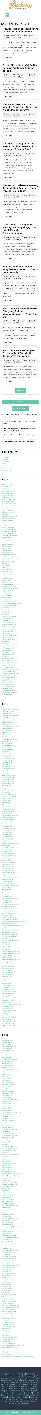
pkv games (4, 1391)
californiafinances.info (9, 627)
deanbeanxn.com (7, 737)
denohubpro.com (7, 858)
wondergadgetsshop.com (10, 1135)
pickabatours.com (7, 724)
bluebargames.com (8, 501)
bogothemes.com (7, 1106)
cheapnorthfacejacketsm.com (11, 1112)
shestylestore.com (8, 1023)
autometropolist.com (8, 1203)
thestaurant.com (7, 957)
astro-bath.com (7, 1157)
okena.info (5, 1144)
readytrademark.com (8, 1314)
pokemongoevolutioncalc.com (11, 1004)
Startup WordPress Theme (15, 1412)
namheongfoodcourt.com (10, 646)
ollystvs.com (6, 845)
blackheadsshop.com (9, 923)
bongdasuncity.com (8, 783)
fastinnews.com (7, 983)
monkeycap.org (7, 540)
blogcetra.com (6, 841)
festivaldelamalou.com (9, 504)
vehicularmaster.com (8, 1055)
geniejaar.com (6, 764)
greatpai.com (6, 1180)
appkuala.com (6, 597)
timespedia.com (7, 576)
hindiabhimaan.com (8, 684)
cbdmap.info (6, 735)
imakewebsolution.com (9, 745)
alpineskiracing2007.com (10, 661)
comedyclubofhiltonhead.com (11, 930)
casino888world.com (8, 945)
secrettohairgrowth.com (9, 605)
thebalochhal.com (7, 1053)
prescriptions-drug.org (9, 529)
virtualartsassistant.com (9, 932)
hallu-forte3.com (7, 650)
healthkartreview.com (8, 1246)
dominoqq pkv (6, 470)
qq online (5, 459)
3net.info (4, 1140)
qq (3, 468)
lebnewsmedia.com (8, 1125)
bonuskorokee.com (8, 968)
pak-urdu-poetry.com (8, 839)
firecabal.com (6, 1233)
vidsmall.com (6, 909)
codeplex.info (6, 1142)
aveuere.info (6, 792)
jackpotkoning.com (8, 989)
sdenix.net (5, 542)
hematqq (18, 1397)
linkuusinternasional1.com (10, 1129)
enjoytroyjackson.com (9, 1220)
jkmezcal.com (6, 949)
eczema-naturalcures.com (10, 1154)
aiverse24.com (6, 1333)
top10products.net (7, 722)
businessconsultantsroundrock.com (13, 1345)
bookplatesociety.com (9, 1123)
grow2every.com (7, 1241)
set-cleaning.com (7, 1322)
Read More (10, 57)
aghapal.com (6, 1159)
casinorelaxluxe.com (8, 972)
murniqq (11, 1397)
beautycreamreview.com (10, 1205)
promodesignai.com (8, 1324)
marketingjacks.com (8, 678)
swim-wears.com (7, 510)
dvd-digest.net (6, 637)
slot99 (33, 1401)
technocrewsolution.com (9, 531)
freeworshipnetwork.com (10, 1184)
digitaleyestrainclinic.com (10, 669)
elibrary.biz (5, 1152)
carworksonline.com (8, 518)
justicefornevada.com (9, 822)
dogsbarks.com (7, 1216)
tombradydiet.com (7, 1116)
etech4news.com (7, 1224)
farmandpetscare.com (9, 828)
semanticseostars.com (9, 807)
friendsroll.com (6, 1131)
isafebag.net (6, 550)
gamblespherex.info (8, 883)
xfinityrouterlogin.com (8, 675)
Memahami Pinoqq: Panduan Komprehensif (19, 441)
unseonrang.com (7, 836)
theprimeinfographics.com (10, 934)
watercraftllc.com (7, 1186)
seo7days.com (6, 599)
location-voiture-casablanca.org (12, 926)
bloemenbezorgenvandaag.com (12, 603)
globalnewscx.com (8, 847)
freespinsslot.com (7, 788)
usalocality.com (7, 1048)
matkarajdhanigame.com (10, 739)
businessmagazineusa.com (10, 904)
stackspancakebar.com (9, 644)
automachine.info (7, 870)
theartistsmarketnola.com (10, 639)
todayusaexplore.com (9, 1046)
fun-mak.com (6, 942)
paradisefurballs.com (8, 790)
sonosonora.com (7, 1127)
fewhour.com (6, 802)
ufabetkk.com (6, 582)
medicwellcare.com (8, 906)
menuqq (4, 1397)
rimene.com (6, 633)
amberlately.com (7, 1063)
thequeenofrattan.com (9, 856)
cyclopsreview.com (8, 1210)
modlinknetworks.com (9, 991)
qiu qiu (4, 463)
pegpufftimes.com (7, 495)
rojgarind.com (6, 800)
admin (26, 35)
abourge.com (6, 1188)
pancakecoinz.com (8, 749)
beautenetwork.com (8, 1339)
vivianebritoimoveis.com (9, 535)
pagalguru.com (6, 1282)
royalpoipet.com (7, 955)
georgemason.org (7, 711)
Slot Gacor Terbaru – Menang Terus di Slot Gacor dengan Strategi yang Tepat (20, 188)
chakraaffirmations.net (9, 758)
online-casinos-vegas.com (10, 673)
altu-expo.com (6, 1161)
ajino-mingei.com (7, 1108)
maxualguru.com (7, 781)
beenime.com (6, 938)
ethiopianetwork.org (8, 817)
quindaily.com (6, 1328)
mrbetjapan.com (7, 593)
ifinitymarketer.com (8, 987)
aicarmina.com (6, 1067)
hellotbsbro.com (7, 826)
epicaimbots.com (7, 1222)
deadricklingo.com (8, 879)
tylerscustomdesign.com (10, 516)
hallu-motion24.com (8, 652)
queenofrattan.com (8, 853)
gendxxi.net (5, 892)
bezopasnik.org (7, 612)
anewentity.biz (6, 595)
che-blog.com (6, 747)
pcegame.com (6, 1284)
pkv (9, 1399)
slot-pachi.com (6, 785)
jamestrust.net (6, 565)
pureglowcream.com (8, 601)
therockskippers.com (8, 654)
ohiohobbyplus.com (8, 1104)
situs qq (28, 1382)
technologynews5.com (9, 1295)
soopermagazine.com (9, 1309)
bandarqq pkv (20, 1374)
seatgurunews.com (8, 1138)
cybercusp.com (7, 1350)
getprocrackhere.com (9, 981)
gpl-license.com (7, 1239)
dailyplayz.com (7, 979)
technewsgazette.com (9, 586)
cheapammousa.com (8, 1171)
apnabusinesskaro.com (9, 692)
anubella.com (6, 1335)
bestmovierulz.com (8, 1091)
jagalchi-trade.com (8, 1093)
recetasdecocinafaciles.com (11, 1176)
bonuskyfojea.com (8, 966)
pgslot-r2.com (6, 1286)
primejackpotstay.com (9, 1010)
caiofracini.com (7, 832)
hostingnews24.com (8, 1252)
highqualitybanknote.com (10, 1250)
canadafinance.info (8, 629)
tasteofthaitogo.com (8, 608)
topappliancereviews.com (10, 680)
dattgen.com (6, 1212)
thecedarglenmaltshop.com (10, 709)
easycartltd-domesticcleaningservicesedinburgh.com (18, 1356)
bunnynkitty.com (7, 610)
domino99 (10, 1374)
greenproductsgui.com (9, 796)
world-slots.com (7, 743)
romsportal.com (7, 1019)
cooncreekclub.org (8, 493)
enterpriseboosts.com (9, 554)
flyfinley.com (6, 752)
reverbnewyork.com (8, 1084)
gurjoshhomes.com (8, 1114)
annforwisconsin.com (8, 1072)
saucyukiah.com (7, 484)
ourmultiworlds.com (8, 491)
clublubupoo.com (7, 962)
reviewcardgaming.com (9, 919)
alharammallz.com (8, 1193)
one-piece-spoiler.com (9, 862)
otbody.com (5, 563)
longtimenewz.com (8, 993)
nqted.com (5, 1278)
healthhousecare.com (9, 1244)
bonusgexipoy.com (8, 970)
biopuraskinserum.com (9, 625)
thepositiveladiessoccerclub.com (12, 1174)
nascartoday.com (7, 1275)
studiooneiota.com (8, 864)
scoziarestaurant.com (9, 1318)
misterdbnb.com (7, 947)
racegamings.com (7, 1008)
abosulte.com (6, 1331)
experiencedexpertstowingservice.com (14, 921)
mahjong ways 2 (18, 1382)
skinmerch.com (7, 1087)
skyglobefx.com (7, 881)
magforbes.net (6, 537)
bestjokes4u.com (7, 760)
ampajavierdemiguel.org (9, 1059)
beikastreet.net (6, 487)
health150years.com (8, 527)
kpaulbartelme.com (8, 928)
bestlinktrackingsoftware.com (11, 959)
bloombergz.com (7, 552)
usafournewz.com (7, 1050)
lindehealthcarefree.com (9, 718)
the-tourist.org (6, 546)
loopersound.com (7, 1095)
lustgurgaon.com (7, 762)
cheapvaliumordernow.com (10, 936)
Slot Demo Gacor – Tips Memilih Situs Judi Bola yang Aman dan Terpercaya (20, 107)
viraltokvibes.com (7, 533)
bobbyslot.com (6, 766)
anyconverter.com (7, 574)
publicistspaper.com (8, 1326)
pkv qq (3, 1374)
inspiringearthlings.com (9, 1258)
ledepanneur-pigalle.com (9, 635)
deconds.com (6, 1354)
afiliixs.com (5, 1191)
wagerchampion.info (8, 875)
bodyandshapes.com (8, 1343)
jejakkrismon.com (7, 578)
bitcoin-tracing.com (8, 1341)
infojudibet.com (7, 732)
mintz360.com (6, 771)
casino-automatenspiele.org (10, 559)
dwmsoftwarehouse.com (10, 1218)
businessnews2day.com (9, 911)
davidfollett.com (7, 1080)
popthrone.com (7, 741)
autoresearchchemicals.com (11, 690)
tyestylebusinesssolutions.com (11, 953)
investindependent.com (9, 1261)
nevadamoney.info (8, 631)
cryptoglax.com (7, 1101)
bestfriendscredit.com (9, 1150)
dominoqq (5, 466)
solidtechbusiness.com (9, 917)
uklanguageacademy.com (10, 716)
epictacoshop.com (8, 622)
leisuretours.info (7, 824)
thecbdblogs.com (7, 688)
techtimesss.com (7, 520)
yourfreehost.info (7, 1110)
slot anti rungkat (14, 1380)
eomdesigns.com (7, 887)
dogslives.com (6, 849)
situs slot (8, 1378)
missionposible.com (8, 671)
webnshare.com (7, 813)
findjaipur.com (6, 1074)
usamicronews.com (8, 1000)
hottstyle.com (6, 1254)
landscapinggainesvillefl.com (11, 1265)
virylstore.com (6, 523)
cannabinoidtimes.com (9, 794)
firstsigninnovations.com (9, 506)
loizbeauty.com (7, 571)
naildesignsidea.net (8, 1178)
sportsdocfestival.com (9, 1021)
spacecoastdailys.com (9, 1311)
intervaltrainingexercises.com (11, 951)
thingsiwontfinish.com (9, 1025)
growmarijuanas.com (8, 811)
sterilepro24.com (7, 915)
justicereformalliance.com (10, 1099)
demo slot (28, 1393)
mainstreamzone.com (9, 809)
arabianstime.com (7, 1199)
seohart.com (6, 1320)
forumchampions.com (9, 499)
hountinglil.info (6, 756)
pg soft (32, 1378)
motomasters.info (7, 894)
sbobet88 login (21, 1395)
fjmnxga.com (6, 614)
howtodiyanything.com (9, 1256)
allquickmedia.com (8, 584)
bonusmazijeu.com (8, 964)
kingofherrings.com (8, 591)
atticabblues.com (7, 1201)
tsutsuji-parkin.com (8, 1167)
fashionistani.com (7, 1229)
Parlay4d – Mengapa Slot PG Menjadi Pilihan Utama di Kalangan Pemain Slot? (20, 146)
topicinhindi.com (7, 713)
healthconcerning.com (9, 798)
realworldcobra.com (8, 868)
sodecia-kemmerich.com (10, 940)
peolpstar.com (6, 514)
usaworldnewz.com (8, 1044)
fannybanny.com (7, 985)
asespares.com (7, 1197)
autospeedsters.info (8, 873)
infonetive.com (6, 620)
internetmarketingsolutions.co (11, 843)
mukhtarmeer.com (8, 1273)
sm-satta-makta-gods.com (10, 1305)
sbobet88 (36, 1393)
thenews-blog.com (8, 1299)
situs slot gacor (33, 1380)
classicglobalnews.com (9, 1348)
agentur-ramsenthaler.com (10, 885)
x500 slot (30, 1399)
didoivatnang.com (7, 1214)
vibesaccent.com (7, 1057)
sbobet (14, 1378)
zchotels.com (6, 1290)
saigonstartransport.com (9, 616)
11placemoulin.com (8, 769)
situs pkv (4, 1376)
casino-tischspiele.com (9, 561)
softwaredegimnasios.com (10, 1307)
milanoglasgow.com (8, 648)
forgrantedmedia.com (8, 512)
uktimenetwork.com (8, 1042)
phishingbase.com (8, 1006)
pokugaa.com (6, 1013)
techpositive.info (7, 834)
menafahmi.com (7, 1271)
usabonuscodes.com (8, 1303)
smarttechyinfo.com (8, 777)
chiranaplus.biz (7, 641)
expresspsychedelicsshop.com (12, 1227)
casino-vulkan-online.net (9, 663)
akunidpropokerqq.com (9, 1146)
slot (27, 1378)
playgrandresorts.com (9, 1017)
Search (20, 390)
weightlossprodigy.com (9, 775)
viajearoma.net (6, 1165)
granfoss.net (6, 656)
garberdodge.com (7, 508)
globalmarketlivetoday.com (10, 1237)
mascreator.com (7, 1269)
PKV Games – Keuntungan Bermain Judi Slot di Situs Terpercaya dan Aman (19, 353)
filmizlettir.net (6, 489)
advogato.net (6, 548)
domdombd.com (7, 976)
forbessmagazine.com (9, 1235)
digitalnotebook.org (8, 779)
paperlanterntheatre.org (9, 1182)
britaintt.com (6, 1352)
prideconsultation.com (9, 754)
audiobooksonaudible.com (10, 1337)
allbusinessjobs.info (8, 720)
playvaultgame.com (8, 1015)
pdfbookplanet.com (8, 851)
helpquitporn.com (7, 1248)
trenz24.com (6, 567)
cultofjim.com (6, 1076)
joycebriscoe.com (7, 1065)
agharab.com (6, 1169)
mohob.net (5, 773)
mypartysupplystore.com (10, 1070)
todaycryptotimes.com (9, 1301)
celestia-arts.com (7, 497)
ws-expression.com (8, 1288)
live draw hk (6, 457)
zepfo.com (5, 1292)
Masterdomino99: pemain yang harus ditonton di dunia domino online (20, 269)
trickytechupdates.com (9, 682)
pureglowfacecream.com (10, 588)
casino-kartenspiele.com (9, 557)
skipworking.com (7, 569)
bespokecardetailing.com (10, 1148)
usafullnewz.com (7, 1040)
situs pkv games (28, 1376)
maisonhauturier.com (8, 1267)
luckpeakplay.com (7, 998)
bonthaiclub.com (7, 1118)
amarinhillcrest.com (8, 544)
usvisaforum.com (7, 1089)
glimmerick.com (7, 1078)
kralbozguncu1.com (8, 1263)
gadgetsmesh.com (8, 819)
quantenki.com (6, 902)
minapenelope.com (8, 1097)
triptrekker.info (6, 889)
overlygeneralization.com (10, 815)
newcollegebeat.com (8, 1082)
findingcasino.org (7, 866)
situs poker (5, 461)
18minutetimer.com (8, 805)
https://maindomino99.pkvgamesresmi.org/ (15, 1403)
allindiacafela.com (7, 658)
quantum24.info (7, 900)
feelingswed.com (7, 1231)
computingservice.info (9, 830)
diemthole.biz (6, 580)
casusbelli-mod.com (8, 1121)
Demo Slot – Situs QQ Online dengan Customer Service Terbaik (20, 68)
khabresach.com (7, 686)
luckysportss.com (7, 996)
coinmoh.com (6, 1207)
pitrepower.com (7, 665)
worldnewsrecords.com (9, 913)
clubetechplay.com (8, 974)
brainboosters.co (7, 1061)
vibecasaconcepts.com (9, 898)
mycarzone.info (7, 896)
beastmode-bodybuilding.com (11, 726)
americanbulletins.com (9, 1195)
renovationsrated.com (9, 1316)
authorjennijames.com (9, 1163)
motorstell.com (6, 525)
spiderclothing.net (7, 1133)
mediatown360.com (8, 667)
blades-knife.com (7, 860)
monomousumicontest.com (10, 877)
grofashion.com (7, 1002)
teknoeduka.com (7, 1297)
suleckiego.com (7, 694)
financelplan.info (7, 728)
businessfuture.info (8, 730)
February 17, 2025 (12, 35)
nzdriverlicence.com (8, 1280)
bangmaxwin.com (7, 618)
